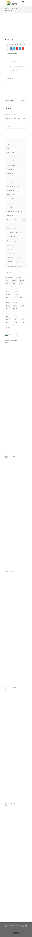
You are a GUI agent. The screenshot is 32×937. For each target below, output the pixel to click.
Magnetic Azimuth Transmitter (16, 220)
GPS (9, 203)
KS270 (15, 319)
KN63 (22, 311)
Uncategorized (11, 253)
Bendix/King (9, 286)
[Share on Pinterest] (17, 48)
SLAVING (8, 327)
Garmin (8, 288)
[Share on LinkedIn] (20, 48)
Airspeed (10, 148)
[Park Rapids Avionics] (16, 3)
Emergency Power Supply (14, 186)
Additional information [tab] (17, 66)
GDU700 (15, 288)
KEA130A (8, 305)
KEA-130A (16, 302)
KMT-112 (15, 308)
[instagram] (14, 933)
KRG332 (8, 316)
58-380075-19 (9, 277)
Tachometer (11, 245)
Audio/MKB (11, 161)
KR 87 (7, 314)
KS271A (8, 322)
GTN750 (16, 291)
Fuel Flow (10, 194)
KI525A (7, 308)
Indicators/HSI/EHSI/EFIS (14, 211)
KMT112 (8, 311)
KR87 (14, 314)
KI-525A (22, 305)
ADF (9, 144)
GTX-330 (8, 294)
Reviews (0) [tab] (13, 70)
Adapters (10, 140)
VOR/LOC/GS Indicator (14, 266)
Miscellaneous (11, 228)
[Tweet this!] (14, 48)
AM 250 (22, 280)
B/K (14, 283)
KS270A (22, 319)
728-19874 (18, 277)
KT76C (22, 322)
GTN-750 (8, 291)
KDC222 (8, 302)
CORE (10, 173)
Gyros (9, 207)
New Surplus (11, 236)
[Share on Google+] (23, 48)
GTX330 (16, 294)
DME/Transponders (13, 182)
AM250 (7, 283)
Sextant (15, 325)
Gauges (10, 199)
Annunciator (11, 156)
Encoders (10, 190)
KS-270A (16, 316)
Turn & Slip (10, 249)
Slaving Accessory (12, 241)
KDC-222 (15, 300)
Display (9, 177)
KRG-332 (21, 314)
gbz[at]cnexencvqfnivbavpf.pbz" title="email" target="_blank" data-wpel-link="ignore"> (17, 933)
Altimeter (10, 152)
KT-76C (15, 322)
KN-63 (15, 311)
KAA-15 (22, 297)
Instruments (11, 215)
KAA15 (7, 300)
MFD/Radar (11, 224)
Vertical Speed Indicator (14, 257)
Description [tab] (13, 61)
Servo (7, 325)
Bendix (20, 283)
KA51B (15, 297)
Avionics (10, 169)
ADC (7, 280)
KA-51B (8, 297)
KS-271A (8, 319)
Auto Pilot (15, 53)
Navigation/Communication (15, 232)
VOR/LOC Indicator (13, 262)
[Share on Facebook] (11, 48)
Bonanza (18, 286)
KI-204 (15, 305)
